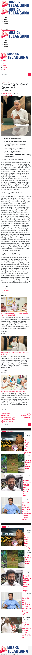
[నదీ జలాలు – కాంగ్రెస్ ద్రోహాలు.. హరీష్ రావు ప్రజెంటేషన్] (12, 441)
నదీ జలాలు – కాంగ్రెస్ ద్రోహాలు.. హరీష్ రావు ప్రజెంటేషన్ (27, 446)
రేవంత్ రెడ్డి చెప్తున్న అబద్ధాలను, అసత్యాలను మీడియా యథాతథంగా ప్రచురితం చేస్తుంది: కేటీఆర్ (26, 511)
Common (12, 431)
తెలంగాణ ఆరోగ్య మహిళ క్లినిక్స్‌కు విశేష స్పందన (13, 391)
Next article (27, 413)
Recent (4, 431)
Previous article (6, 413)
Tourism (6, 23)
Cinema (6, 21)
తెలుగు (5, 26)
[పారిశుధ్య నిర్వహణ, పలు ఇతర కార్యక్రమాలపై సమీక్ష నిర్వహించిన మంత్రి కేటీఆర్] (14, 304)
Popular (8, 431)
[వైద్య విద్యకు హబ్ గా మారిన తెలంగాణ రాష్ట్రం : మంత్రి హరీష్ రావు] (14, 343)
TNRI (5, 25)
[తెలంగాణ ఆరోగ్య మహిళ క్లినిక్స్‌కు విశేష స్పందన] (14, 382)
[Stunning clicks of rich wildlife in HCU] (12, 463)
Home (5, 16)
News (5, 17)
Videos (5, 19)
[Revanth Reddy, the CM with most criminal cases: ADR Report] (12, 482)
